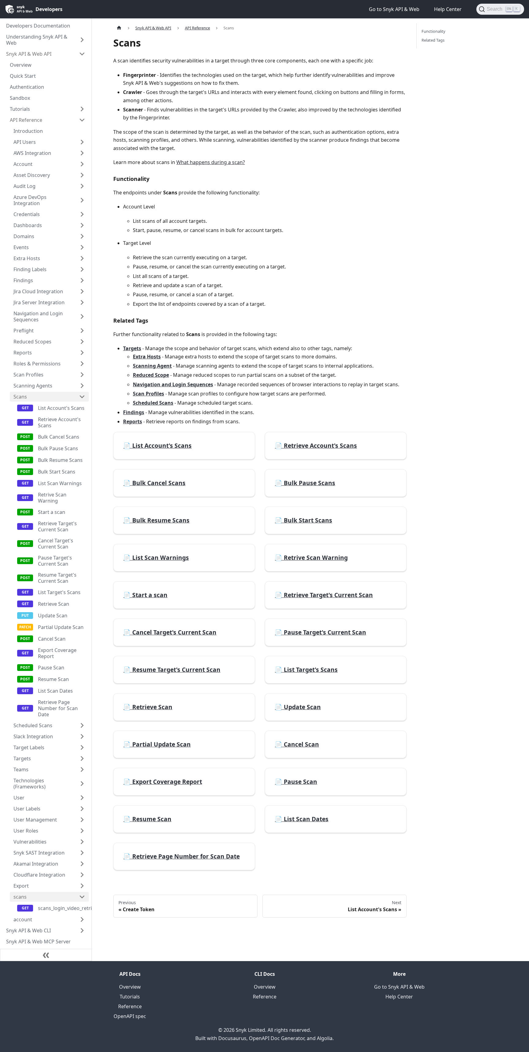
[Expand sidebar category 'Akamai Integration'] (82, 864)
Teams (20, 769)
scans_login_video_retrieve (63, 908)
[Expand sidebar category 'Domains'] (82, 236)
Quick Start (23, 76)
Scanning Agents (32, 385)
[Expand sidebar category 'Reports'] (82, 353)
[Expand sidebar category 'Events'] (82, 247)
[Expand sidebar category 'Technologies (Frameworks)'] (82, 784)
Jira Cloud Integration (38, 291)
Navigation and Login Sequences (38, 316)
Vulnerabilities (30, 841)
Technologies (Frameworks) (29, 783)
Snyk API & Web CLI (28, 930)
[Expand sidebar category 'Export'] (82, 886)
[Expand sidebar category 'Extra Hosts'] (82, 258)
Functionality (433, 31)
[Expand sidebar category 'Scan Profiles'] (82, 375)
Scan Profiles (28, 374)
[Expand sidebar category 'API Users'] (82, 142)
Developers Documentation (38, 25)
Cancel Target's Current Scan (55, 543)
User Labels (26, 808)
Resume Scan (53, 679)
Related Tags (433, 40)
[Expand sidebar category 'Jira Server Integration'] (82, 302)
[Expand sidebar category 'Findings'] (82, 280)
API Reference (26, 120)
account (22, 919)
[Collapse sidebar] (46, 955)
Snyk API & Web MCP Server (38, 941)
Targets (22, 758)
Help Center (399, 996)
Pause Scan (51, 667)
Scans (20, 396)
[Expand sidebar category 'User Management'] (82, 820)
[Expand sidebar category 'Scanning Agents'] (82, 386)
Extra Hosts (26, 258)
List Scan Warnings (60, 483)
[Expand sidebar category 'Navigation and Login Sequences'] (82, 316)
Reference (130, 1006)
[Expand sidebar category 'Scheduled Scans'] (82, 725)
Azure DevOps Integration (30, 200)
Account (22, 164)
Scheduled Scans (32, 725)
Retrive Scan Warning (52, 497)
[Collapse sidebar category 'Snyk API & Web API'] (82, 54)
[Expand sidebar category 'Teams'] (82, 769)
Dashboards (27, 225)
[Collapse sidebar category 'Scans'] (82, 397)
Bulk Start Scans (56, 471)
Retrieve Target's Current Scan (57, 526)
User (18, 797)
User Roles (25, 830)
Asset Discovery (31, 175)
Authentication (27, 87)
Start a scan (51, 512)
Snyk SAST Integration (39, 852)
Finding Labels (30, 269)
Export (21, 885)
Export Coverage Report (57, 653)
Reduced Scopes (32, 341)
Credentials (26, 214)
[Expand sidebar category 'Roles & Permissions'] (82, 364)
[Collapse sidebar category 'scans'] (82, 897)
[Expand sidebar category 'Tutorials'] (82, 109)
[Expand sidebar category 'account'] (82, 919)
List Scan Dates (55, 690)
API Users (24, 142)
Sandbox (20, 98)
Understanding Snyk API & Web (36, 39)
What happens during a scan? (210, 162)
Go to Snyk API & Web (399, 986)
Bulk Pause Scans (58, 448)
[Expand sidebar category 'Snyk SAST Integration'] (82, 853)
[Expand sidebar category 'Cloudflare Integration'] (82, 875)
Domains (23, 236)
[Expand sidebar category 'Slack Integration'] (82, 736)
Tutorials (20, 109)
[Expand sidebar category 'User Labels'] (82, 809)
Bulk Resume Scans (60, 460)
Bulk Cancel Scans (58, 436)
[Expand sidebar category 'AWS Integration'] (82, 153)
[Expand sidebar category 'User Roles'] (82, 831)
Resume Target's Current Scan (57, 577)
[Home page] (119, 28)
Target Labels (28, 747)
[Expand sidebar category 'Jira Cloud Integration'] (82, 291)
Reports (22, 352)
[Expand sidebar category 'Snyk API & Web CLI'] (82, 930)
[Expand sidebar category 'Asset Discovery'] (82, 175)
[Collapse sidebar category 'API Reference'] (82, 120)
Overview (21, 65)
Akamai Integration (35, 863)
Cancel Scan (52, 638)
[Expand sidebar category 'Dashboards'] (82, 225)
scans (20, 896)
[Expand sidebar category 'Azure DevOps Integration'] (82, 200)
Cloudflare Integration (39, 874)
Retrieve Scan (53, 604)
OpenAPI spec (130, 1016)
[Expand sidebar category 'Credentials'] (82, 214)
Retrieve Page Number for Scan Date (58, 708)
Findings (23, 280)
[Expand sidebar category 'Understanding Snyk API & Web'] (82, 40)
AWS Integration (32, 153)
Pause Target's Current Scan (55, 560)
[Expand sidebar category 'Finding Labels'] (82, 269)
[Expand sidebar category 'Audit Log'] (82, 186)
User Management (35, 819)
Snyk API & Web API (28, 54)
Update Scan (52, 615)
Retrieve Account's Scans (59, 422)
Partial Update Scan (61, 627)
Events (21, 247)
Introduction (28, 131)
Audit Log (24, 186)
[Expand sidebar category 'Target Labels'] (82, 747)
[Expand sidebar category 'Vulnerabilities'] (82, 842)
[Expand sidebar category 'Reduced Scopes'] (82, 341)
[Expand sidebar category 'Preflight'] (82, 330)
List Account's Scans (61, 408)
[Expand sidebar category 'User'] (82, 798)
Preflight (23, 330)
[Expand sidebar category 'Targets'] (82, 758)
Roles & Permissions (37, 363)
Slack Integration (33, 736)
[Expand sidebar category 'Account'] (82, 164)
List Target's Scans (59, 592)
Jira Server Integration (39, 302)
